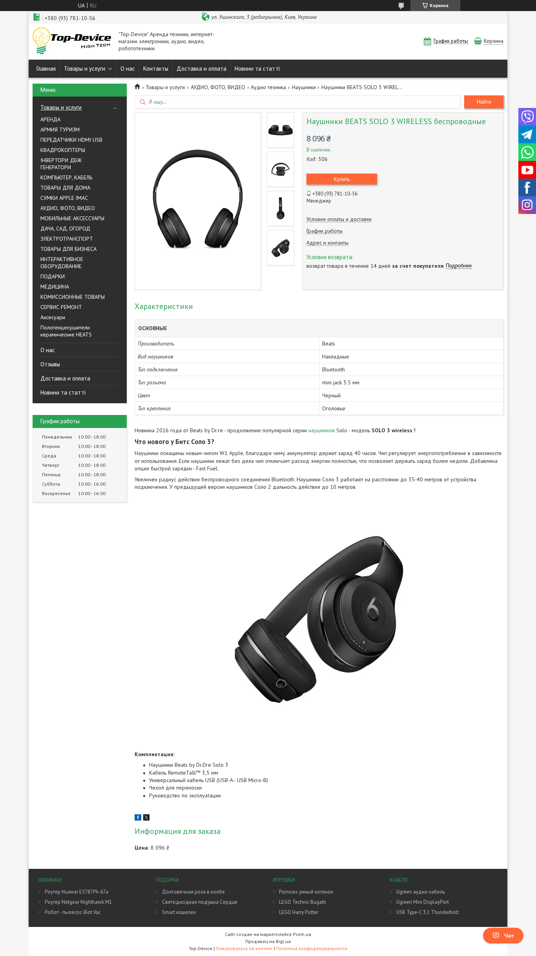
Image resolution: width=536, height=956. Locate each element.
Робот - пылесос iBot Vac (73, 912)
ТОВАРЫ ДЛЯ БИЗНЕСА (68, 248)
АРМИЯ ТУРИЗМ (60, 129)
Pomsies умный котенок (306, 891)
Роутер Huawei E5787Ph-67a (76, 891)
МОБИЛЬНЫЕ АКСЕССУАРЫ (72, 218)
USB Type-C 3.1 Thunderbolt (427, 912)
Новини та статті (257, 68)
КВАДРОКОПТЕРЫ (62, 150)
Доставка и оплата (201, 68)
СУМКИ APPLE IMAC (64, 197)
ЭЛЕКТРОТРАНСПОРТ (66, 238)
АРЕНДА (50, 119)
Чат (509, 935)
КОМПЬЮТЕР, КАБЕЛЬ (66, 177)
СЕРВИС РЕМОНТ (61, 307)
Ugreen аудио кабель (420, 891)
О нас (127, 68)
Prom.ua (302, 934)
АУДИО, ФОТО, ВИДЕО (67, 208)
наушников (321, 430)
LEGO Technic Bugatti (302, 902)
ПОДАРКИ (52, 276)
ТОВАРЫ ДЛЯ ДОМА (65, 187)
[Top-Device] (72, 41)
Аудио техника (268, 87)
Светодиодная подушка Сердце (199, 902)
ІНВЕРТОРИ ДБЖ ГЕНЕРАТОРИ (61, 164)
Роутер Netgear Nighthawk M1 (78, 902)
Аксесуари (52, 317)
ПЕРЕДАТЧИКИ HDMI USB (71, 139)
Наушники (304, 87)
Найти (484, 102)
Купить (342, 179)
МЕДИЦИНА (54, 286)
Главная (46, 68)
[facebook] (138, 818)
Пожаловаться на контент (244, 948)
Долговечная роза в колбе (193, 891)
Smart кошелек (179, 912)
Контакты (155, 68)
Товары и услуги (84, 68)
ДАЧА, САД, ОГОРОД (65, 228)
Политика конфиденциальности (311, 948)
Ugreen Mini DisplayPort (422, 902)
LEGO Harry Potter (298, 912)
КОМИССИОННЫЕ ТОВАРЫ (72, 296)
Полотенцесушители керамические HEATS (66, 331)
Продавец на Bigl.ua (268, 941)
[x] (146, 818)
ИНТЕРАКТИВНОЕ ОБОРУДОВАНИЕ (61, 263)
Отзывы (50, 364)
